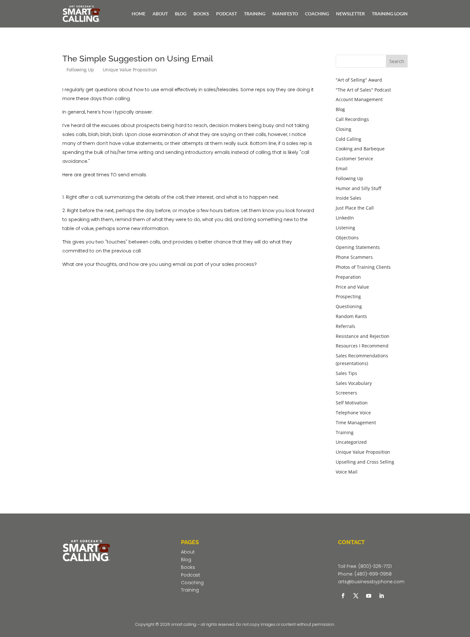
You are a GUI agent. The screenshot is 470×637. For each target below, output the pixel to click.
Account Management (359, 99)
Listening (345, 228)
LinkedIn (345, 218)
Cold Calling (348, 139)
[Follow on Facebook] (343, 596)
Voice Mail (346, 472)
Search (396, 61)
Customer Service (354, 158)
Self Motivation (352, 403)
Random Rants (351, 316)
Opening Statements (358, 247)
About (188, 552)
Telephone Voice (353, 413)
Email (342, 168)
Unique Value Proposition (130, 70)
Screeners (346, 393)
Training (345, 432)
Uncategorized (351, 442)
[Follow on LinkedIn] (381, 596)
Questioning (349, 306)
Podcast (190, 575)
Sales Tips (346, 373)
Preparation (348, 277)
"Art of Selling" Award (359, 80)
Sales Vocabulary (354, 383)
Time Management (356, 422)
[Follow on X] (356, 596)
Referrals (345, 326)
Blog (340, 109)
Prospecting (348, 296)
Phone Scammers (354, 257)
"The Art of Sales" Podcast (363, 90)
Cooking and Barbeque (360, 149)
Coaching (192, 582)
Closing (343, 129)
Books (188, 567)
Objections (347, 238)
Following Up (80, 70)
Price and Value (352, 287)
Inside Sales (348, 198)
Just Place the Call (355, 208)
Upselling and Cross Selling (365, 462)
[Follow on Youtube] (369, 596)
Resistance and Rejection (362, 336)
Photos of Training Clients (363, 267)
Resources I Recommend (362, 346)
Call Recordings (352, 119)
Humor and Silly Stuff (358, 188)
